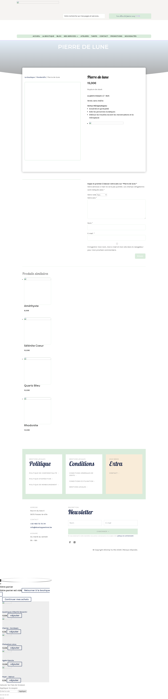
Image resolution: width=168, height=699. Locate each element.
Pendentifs (41, 77)
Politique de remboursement (43, 485)
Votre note (91, 195)
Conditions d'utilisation (81, 481)
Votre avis (92, 198)
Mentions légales (77, 487)
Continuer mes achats (17, 599)
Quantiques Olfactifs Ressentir (14, 612)
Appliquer (22, 691)
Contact (104, 36)
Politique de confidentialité (43, 473)
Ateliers (85, 36)
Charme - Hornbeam (10, 628)
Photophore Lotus (9, 644)
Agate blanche (8, 660)
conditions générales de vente (81, 474)
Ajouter (14, 615)
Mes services (70, 36)
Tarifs (94, 36)
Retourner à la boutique (37, 590)
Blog (59, 36)
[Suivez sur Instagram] (74, 542)
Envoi (140, 256)
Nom (90, 223)
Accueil (36, 36)
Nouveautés (130, 36)
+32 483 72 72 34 (38, 524)
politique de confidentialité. (125, 536)
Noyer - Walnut (8, 677)
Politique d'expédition (40, 479)
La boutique (30, 77)
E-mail (91, 233)
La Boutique (48, 36)
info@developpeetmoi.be (41, 527)
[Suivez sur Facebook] (70, 542)
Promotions (116, 36)
